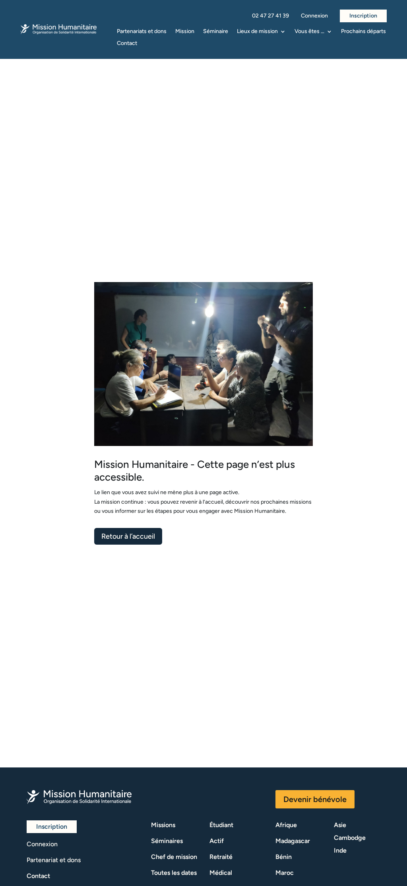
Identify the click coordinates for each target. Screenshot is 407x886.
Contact (127, 44)
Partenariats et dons (142, 32)
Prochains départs (363, 32)
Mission (184, 32)
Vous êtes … (309, 32)
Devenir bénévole (315, 799)
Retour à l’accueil (128, 536)
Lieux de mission (257, 32)
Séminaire (215, 32)
